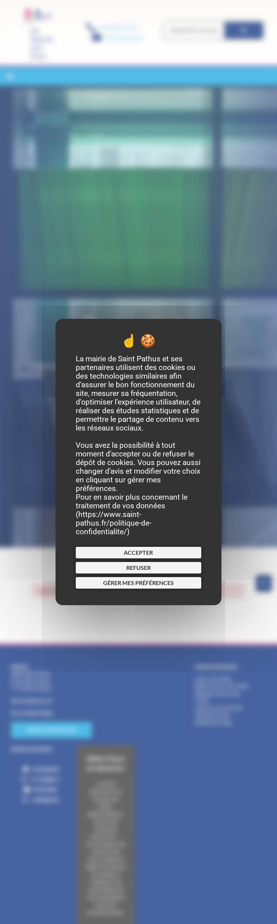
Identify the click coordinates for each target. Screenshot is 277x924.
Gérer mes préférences (138, 582)
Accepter (138, 552)
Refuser (138, 567)
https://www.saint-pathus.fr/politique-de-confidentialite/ (113, 523)
